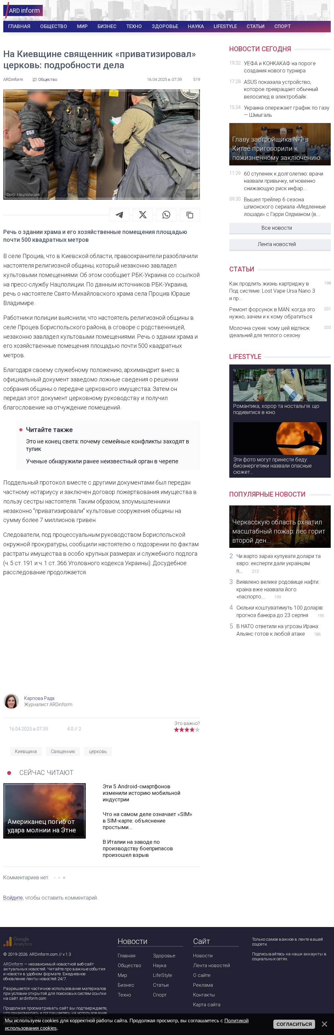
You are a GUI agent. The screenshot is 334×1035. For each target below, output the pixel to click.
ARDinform (13, 964)
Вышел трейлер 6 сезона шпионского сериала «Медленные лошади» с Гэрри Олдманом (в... (285, 206)
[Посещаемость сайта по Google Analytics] (17, 942)
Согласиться (294, 1024)
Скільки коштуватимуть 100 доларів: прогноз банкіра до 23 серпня (280, 611)
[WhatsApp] (166, 215)
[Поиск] (302, 10)
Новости (203, 956)
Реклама (203, 985)
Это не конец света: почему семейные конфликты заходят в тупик (107, 445)
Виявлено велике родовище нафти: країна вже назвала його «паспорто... (277, 589)
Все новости (277, 228)
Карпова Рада (39, 698)
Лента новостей (277, 244)
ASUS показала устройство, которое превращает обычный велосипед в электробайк (281, 89)
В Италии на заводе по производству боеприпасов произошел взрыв (138, 848)
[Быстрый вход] (321, 10)
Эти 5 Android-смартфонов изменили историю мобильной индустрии (141, 793)
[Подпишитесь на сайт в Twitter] (275, 976)
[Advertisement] (101, 641)
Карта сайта (206, 1005)
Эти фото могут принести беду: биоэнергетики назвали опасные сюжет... (272, 465)
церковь (98, 751)
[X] (143, 215)
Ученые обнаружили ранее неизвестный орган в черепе (102, 461)
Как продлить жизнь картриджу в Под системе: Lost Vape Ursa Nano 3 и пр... (280, 291)
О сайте (202, 975)
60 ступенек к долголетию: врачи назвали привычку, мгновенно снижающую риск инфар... (283, 181)
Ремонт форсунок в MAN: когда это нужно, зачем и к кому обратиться (280, 313)
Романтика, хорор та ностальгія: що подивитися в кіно (276, 409)
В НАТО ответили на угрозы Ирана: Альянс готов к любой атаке (278, 630)
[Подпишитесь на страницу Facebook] (256, 976)
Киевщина (26, 751)
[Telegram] (119, 215)
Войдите (13, 898)
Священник (63, 751)
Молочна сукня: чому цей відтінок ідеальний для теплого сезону (280, 331)
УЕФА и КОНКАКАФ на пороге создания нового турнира (280, 67)
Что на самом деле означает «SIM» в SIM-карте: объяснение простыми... (147, 820)
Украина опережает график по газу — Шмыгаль (286, 111)
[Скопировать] (190, 215)
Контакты (204, 995)
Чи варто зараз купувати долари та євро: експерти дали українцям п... (278, 563)
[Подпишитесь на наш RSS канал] (294, 976)
